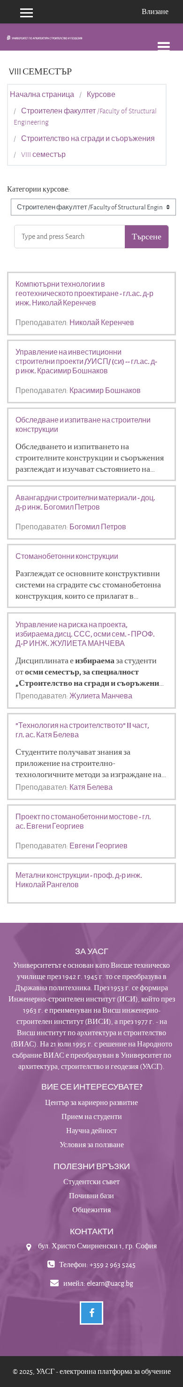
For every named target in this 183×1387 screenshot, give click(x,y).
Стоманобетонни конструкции (66, 556)
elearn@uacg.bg (110, 1283)
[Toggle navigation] (164, 42)
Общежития (91, 1210)
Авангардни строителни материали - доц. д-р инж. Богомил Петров (85, 502)
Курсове (101, 94)
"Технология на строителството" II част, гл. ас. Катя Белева (82, 729)
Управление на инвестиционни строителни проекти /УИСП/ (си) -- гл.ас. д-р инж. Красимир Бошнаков (86, 361)
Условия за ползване (92, 1145)
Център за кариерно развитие (91, 1102)
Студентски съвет (91, 1182)
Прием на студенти (91, 1116)
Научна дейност (91, 1130)
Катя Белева (91, 787)
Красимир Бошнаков (105, 390)
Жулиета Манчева (100, 695)
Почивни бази (91, 1196)
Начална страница (42, 94)
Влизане (155, 11)
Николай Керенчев (101, 322)
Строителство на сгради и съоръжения (88, 138)
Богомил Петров (97, 526)
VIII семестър (43, 154)
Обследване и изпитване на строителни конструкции (83, 424)
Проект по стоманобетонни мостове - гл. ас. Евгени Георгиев (83, 821)
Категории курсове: (38, 189)
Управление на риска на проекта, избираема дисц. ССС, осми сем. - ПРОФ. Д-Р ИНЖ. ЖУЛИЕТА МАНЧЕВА (85, 634)
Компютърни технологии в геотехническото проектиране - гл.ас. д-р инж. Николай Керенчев (84, 293)
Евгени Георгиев (98, 845)
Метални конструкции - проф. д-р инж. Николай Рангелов (78, 879)
